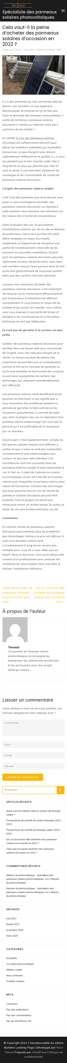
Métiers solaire (14, 969)
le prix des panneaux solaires (35, 138)
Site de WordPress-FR (18, 1021)
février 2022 (12, 924)
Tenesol (18, 49)
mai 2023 (11, 918)
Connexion (11, 1003)
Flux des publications (17, 1009)
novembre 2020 (14, 930)
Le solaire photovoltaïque (20, 963)
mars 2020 (12, 935)
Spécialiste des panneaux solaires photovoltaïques (29, 14)
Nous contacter (14, 975)
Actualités (29, 49)
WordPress (39, 1052)
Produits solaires (15, 981)
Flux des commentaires (18, 1015)
